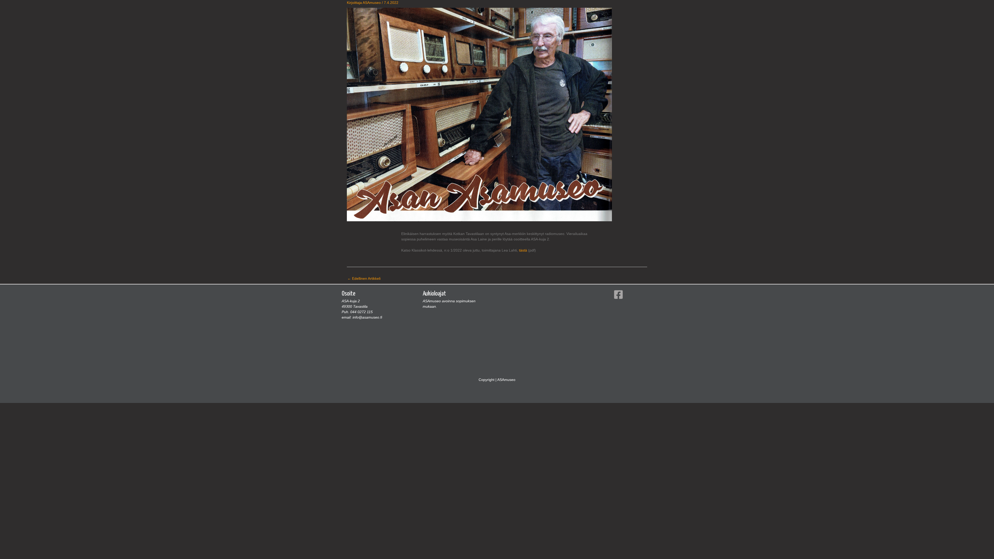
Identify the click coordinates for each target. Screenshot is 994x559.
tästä (523, 250)
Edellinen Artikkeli (364, 278)
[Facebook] (618, 294)
